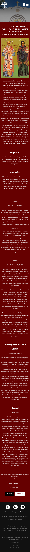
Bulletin (20, 519)
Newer (19, 494)
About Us (4, 516)
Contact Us (21, 516)
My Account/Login (12, 519)
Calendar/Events (12, 516)
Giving (26, 516)
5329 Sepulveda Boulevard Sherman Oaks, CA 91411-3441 (11, 529)
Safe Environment (15, 547)
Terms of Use (15, 543)
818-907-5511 (23, 530)
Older (10, 494)
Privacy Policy (15, 545)
